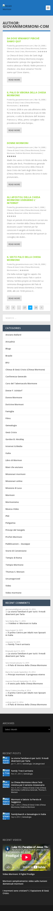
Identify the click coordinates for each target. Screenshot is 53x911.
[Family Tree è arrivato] (6, 772)
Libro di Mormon (14, 460)
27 (24, 307)
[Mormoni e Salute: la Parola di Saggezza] (6, 801)
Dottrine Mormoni (23, 153)
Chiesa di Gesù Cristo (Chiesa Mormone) (23, 48)
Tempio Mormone (14, 564)
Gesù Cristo (19, 51)
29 (36, 307)
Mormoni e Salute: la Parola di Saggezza (26, 800)
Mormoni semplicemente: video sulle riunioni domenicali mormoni (25, 882)
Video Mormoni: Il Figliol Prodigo (19, 874)
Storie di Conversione (16, 550)
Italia (8, 453)
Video (8, 585)
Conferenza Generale (16, 376)
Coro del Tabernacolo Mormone (21, 383)
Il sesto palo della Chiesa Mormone (24, 258)
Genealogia (11, 425)
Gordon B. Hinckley (15, 439)
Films (8, 418)
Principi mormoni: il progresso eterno (26, 674)
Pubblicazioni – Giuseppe (18, 543)
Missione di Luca (14, 488)
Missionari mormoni (15, 474)
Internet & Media (14, 446)
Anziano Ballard (13, 334)
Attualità (10, 341)
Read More (14, 79)
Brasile (9, 355)
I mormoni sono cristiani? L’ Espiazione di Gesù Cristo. (26, 892)
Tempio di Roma (14, 557)
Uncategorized (13, 578)
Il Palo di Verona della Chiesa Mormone (26, 94)
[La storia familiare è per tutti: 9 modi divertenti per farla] (6, 760)
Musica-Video (12, 509)
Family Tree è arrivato (19, 644)
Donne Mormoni (18, 143)
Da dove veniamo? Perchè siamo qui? (23, 40)
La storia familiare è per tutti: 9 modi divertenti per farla (25, 612)
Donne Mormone (14, 397)
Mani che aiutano (14, 467)
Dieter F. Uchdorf (14, 390)
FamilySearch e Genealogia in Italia (28, 814)
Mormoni (10, 495)
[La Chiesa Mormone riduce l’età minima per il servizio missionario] (6, 784)
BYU (7, 362)
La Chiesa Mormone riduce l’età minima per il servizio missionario (28, 783)
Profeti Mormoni (14, 537)
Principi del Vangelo (15, 530)
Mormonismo (30, 51)
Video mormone (13, 592)
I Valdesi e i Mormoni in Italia (22, 623)
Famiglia (10, 411)
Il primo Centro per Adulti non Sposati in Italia (26, 633)
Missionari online (21, 213)
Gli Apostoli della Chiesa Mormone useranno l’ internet (23, 200)
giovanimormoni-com (24, 45)
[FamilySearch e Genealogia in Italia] (6, 816)
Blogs (8, 348)
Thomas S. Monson (15, 571)
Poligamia (10, 523)
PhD (7, 516)
